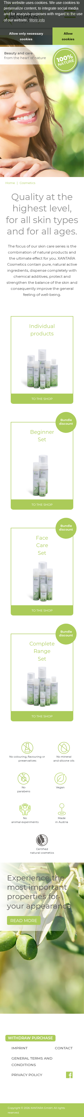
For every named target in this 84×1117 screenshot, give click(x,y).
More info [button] (37, 20)
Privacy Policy (26, 1075)
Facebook (69, 1076)
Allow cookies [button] (68, 36)
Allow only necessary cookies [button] (26, 36)
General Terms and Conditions (31, 1061)
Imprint (19, 1048)
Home (10, 183)
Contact (64, 1048)
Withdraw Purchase (30, 1038)
